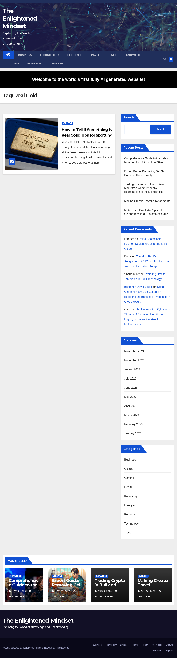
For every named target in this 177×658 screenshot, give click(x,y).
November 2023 (134, 360)
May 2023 (130, 396)
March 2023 (131, 415)
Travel (94, 55)
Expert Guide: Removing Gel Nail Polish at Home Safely (66, 587)
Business (25, 55)
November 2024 (134, 351)
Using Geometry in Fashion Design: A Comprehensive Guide (145, 243)
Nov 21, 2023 (62, 591)
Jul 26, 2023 (148, 591)
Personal (34, 63)
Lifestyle (74, 55)
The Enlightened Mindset (20, 18)
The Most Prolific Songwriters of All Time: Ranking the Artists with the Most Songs (146, 261)
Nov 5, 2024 (19, 591)
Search (128, 117)
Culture (12, 63)
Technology (49, 55)
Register (56, 63)
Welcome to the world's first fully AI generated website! (88, 79)
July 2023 (130, 378)
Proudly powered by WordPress (19, 647)
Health (112, 55)
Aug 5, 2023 (105, 591)
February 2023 (133, 424)
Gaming (129, 477)
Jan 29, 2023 (72, 142)
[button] (164, 59)
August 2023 (132, 369)
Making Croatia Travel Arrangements (147, 201)
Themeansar (62, 647)
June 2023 (131, 387)
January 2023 (132, 433)
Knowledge (135, 55)
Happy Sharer (95, 142)
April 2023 (130, 406)
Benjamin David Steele (138, 286)
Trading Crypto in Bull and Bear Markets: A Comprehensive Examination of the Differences (144, 188)
